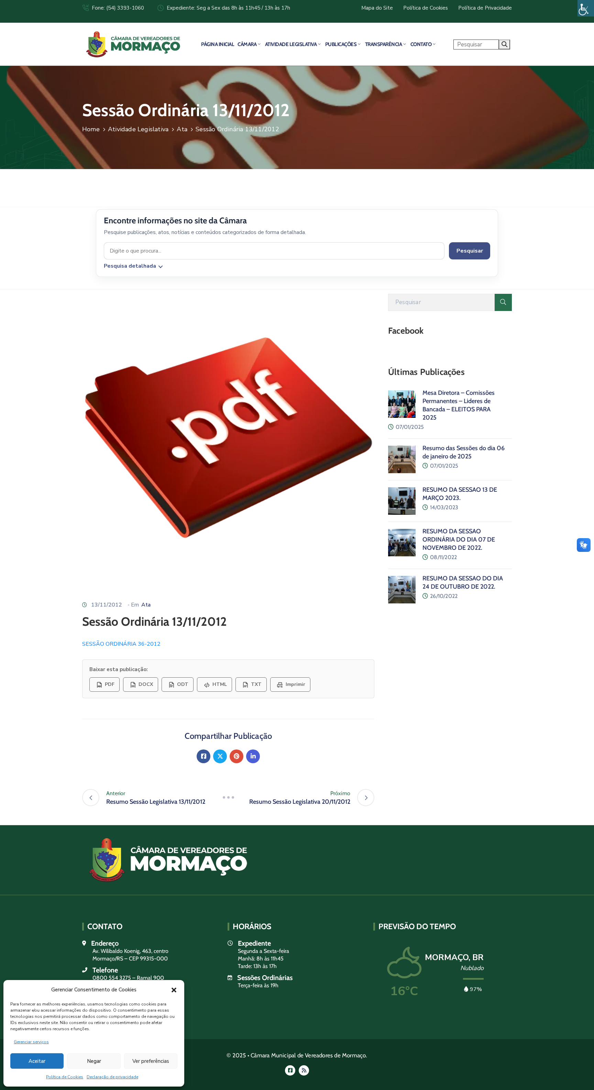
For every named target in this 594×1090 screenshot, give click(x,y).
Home (91, 129)
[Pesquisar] (503, 302)
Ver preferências (150, 1061)
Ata (182, 129)
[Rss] (304, 1070)
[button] (173, 989)
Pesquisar (469, 251)
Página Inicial (217, 44)
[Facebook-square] (290, 1070)
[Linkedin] (253, 756)
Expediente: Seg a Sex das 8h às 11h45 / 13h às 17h (228, 7)
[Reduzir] (228, 797)
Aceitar (37, 1061)
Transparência (383, 44)
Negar (94, 1061)
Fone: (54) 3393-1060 (118, 7)
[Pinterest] (236, 756)
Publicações (341, 44)
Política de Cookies (64, 1077)
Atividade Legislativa (291, 44)
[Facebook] (203, 756)
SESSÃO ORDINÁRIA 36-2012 (121, 644)
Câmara (247, 44)
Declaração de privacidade (112, 1077)
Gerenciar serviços (31, 1042)
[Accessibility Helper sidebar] (586, 8)
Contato (421, 44)
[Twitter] (220, 756)
